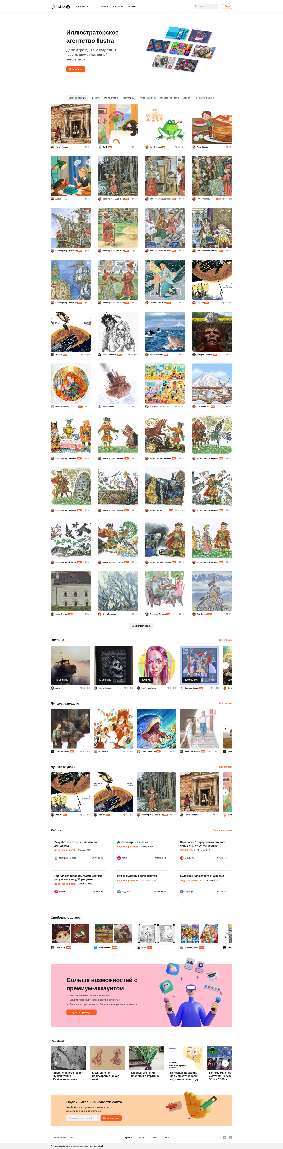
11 (218, 751)
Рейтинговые (111, 98)
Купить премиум (81, 1012)
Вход (227, 6)
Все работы (225, 640)
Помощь (154, 1137)
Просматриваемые (204, 98)
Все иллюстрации (141, 625)
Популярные (129, 98)
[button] (7, 48)
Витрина (132, 6)
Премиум (95, 98)
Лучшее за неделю (169, 98)
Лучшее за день (148, 98)
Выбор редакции (77, 98)
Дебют (187, 98)
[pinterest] (230, 1137)
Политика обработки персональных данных (69, 1146)
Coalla (101, 1146)
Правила (141, 1137)
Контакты (167, 1137)
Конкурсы (118, 6)
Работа (104, 6)
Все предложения (222, 830)
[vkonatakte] (224, 1137)
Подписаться (111, 1118)
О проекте (128, 1137)
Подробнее (75, 69)
